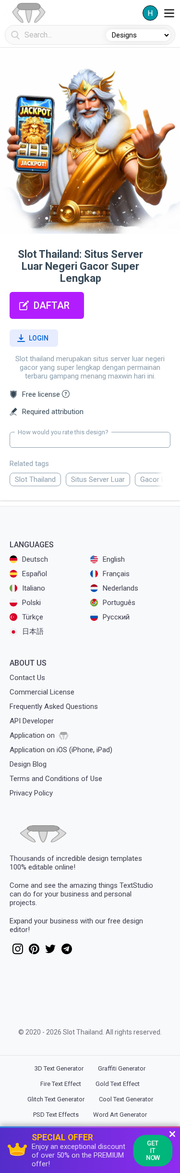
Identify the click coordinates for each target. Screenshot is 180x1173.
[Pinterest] (34, 951)
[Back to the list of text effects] (29, 13)
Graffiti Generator (121, 1068)
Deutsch (35, 559)
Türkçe (32, 617)
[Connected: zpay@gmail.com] (150, 13)
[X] (50, 951)
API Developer (32, 721)
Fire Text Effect (60, 1083)
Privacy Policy (31, 793)
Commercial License (42, 692)
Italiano (33, 588)
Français (116, 573)
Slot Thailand (35, 479)
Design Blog (28, 764)
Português (119, 602)
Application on (33, 735)
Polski (31, 602)
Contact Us (27, 677)
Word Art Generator (120, 1114)
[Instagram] (17, 951)
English (114, 559)
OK (14, 35)
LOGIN (38, 338)
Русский (116, 617)
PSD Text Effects (56, 1114)
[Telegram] (66, 951)
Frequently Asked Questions (54, 706)
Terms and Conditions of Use (56, 778)
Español (34, 573)
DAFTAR (52, 305)
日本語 (33, 631)
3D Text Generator (59, 1068)
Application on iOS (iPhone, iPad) (61, 749)
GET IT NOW (153, 1150)
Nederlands (120, 588)
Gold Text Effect (118, 1083)
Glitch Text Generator (55, 1099)
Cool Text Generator (126, 1099)
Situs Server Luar (98, 479)
